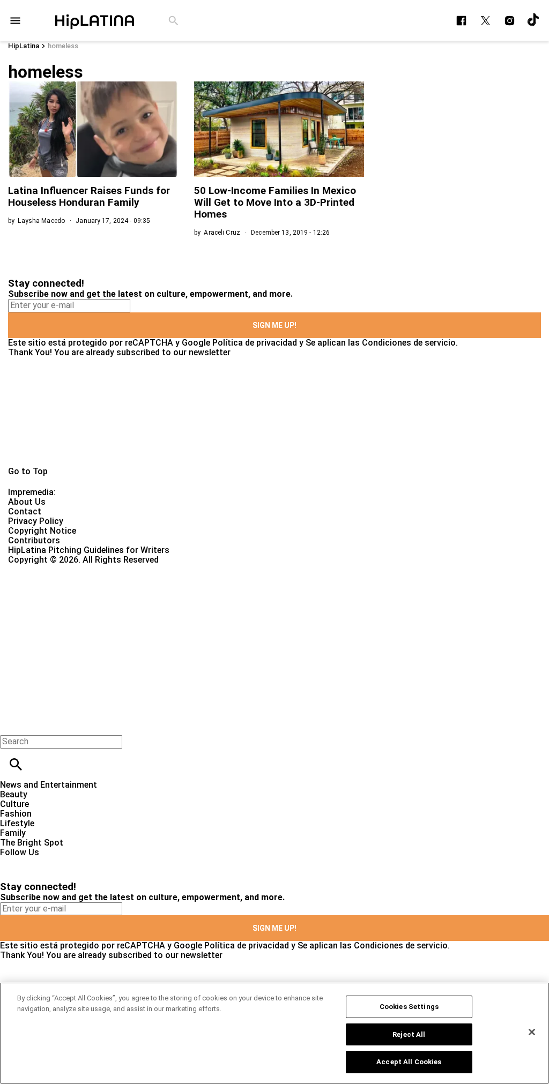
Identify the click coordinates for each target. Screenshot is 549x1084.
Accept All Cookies (408, 1062)
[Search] (173, 21)
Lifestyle (17, 823)
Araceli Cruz (222, 232)
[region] (274, 1033)
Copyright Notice (42, 531)
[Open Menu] (15, 21)
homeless (63, 46)
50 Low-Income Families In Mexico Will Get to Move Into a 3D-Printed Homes (275, 202)
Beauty (13, 794)
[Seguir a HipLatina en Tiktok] (534, 21)
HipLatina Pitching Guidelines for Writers (88, 550)
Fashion (16, 814)
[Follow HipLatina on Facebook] (461, 21)
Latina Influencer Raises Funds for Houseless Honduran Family (89, 196)
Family (13, 833)
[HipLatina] (94, 20)
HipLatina (23, 46)
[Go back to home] (225, 604)
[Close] (532, 1032)
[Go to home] (274, 412)
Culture (14, 804)
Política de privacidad (254, 343)
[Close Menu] (12, 723)
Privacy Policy (35, 521)
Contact (24, 511)
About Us (27, 502)
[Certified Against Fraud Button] (46, 569)
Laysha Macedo (41, 221)
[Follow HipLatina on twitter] (485, 21)
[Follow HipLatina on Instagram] (510, 21)
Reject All (408, 1034)
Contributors (34, 540)
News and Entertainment (48, 785)
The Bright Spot (31, 843)
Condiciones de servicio (409, 343)
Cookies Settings (409, 1007)
